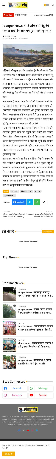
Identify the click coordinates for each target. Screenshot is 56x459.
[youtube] (28, 430)
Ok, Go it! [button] (9, 453)
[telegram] (36, 430)
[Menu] (3, 5)
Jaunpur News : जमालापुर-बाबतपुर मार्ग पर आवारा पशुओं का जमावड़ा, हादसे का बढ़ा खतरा (35, 294)
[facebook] (19, 430)
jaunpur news (26, 191)
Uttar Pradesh (9, 195)
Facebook (20, 202)
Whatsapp (37, 202)
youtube (43, 395)
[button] (46, 5)
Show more (47, 231)
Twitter (30, 202)
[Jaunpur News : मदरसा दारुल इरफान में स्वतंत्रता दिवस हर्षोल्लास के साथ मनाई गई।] (9, 311)
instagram (17, 395)
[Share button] (44, 202)
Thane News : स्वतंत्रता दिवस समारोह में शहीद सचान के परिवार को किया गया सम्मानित (35, 345)
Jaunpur (15, 191)
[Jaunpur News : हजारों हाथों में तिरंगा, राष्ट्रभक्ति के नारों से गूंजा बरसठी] (9, 362)
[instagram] (32, 430)
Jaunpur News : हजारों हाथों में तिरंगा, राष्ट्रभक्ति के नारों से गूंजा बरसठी (34, 362)
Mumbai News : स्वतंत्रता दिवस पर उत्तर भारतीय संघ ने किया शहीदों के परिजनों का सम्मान (35, 328)
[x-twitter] (23, 430)
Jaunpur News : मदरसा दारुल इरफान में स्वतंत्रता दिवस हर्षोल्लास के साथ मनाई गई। (35, 311)
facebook (17, 388)
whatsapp (43, 388)
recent (37, 191)
